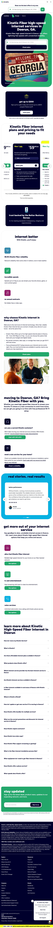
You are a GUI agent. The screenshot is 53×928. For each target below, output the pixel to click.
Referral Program (32, 872)
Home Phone (4, 872)
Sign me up (36, 805)
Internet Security (5, 864)
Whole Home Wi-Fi (6, 862)
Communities (31, 888)
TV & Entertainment (6, 869)
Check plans (26, 354)
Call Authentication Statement (9, 905)
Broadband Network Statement (9, 900)
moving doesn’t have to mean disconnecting (24, 434)
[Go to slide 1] (23, 517)
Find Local (30, 862)
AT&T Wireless (5, 867)
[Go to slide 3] (25, 517)
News (2, 890)
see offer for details (39, 118)
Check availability (14, 466)
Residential (30, 885)
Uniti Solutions (31, 893)
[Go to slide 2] (24, 517)
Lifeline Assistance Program (34, 874)
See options (12, 563)
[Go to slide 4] (27, 517)
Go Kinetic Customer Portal (34, 864)
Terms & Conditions (9, 83)
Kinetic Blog (31, 869)
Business (30, 890)
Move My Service (32, 867)
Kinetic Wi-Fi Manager (6, 874)
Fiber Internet (4, 859)
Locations (6, 16)
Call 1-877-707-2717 (15, 437)
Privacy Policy (4, 920)
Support (30, 859)
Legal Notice (19, 920)
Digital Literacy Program (34, 876)
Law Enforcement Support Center (9, 903)
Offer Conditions (5, 898)
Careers (3, 888)
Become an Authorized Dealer (35, 879)
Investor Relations (5, 893)
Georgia (17, 16)
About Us (3, 885)
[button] (50, 922)
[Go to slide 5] (29, 517)
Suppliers (3, 895)
